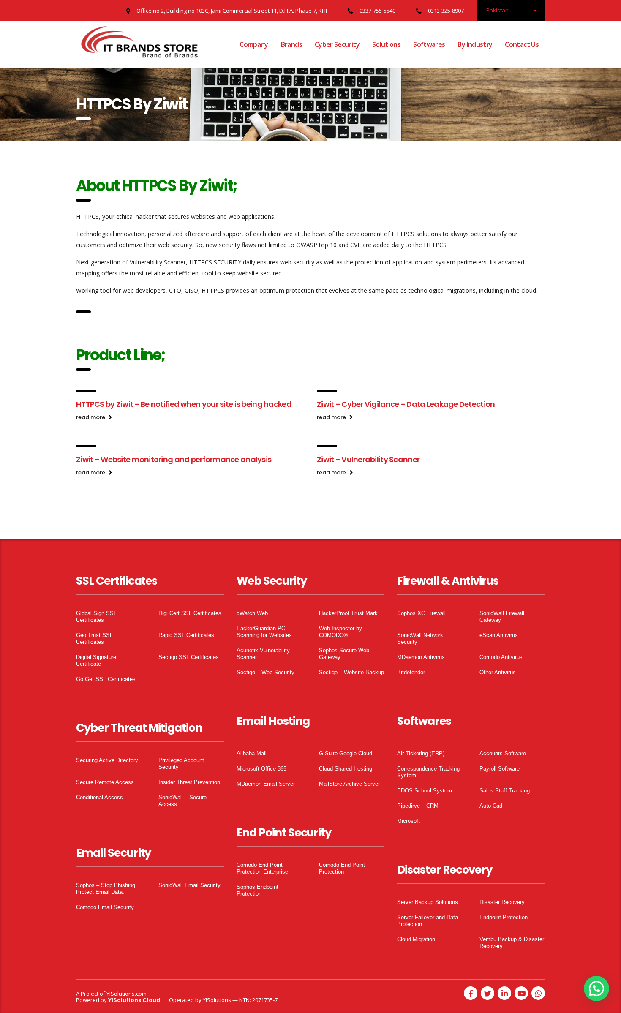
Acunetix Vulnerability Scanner (263, 653)
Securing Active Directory (107, 760)
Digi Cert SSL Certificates (189, 613)
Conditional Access (99, 797)
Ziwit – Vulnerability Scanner (368, 459)
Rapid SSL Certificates (186, 635)
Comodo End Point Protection (342, 868)
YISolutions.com (126, 993)
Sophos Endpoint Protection (257, 890)
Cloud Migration (416, 939)
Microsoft (408, 821)
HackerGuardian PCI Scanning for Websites (264, 631)
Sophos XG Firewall (421, 613)
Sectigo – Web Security (265, 672)
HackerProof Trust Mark (348, 613)
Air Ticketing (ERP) (420, 753)
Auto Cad (490, 806)
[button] (596, 988)
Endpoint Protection (503, 917)
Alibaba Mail (252, 753)
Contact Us (522, 44)
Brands (291, 44)
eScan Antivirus (498, 635)
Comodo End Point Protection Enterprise (262, 868)
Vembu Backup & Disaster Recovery (511, 942)
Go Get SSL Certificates (106, 679)
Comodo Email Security (105, 907)
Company (254, 44)
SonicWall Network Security (420, 638)
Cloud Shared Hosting (345, 768)
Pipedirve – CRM (418, 806)
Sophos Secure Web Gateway (344, 653)
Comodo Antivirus (501, 657)
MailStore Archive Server (349, 784)
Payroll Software (499, 768)
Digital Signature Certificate (96, 660)
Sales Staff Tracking (504, 790)
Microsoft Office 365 (261, 768)
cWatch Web (252, 613)
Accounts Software (502, 753)
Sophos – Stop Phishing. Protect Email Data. (106, 888)
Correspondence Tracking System (428, 772)
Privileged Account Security (181, 763)
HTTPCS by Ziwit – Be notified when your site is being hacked (183, 404)
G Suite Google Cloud (345, 753)
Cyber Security (337, 44)
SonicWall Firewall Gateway (501, 616)
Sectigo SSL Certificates (188, 657)
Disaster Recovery (502, 902)
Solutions (386, 44)
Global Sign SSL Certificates (96, 616)
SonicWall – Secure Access (182, 800)
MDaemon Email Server (266, 784)
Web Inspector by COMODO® (340, 631)
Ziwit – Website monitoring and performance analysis (173, 459)
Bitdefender (411, 672)
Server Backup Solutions (427, 902)
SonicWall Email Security (189, 885)
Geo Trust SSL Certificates (94, 638)
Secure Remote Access (105, 782)
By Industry (475, 44)
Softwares (429, 44)
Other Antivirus (497, 672)
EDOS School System (424, 790)
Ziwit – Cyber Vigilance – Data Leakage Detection (406, 404)
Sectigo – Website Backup (351, 672)
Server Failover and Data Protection (427, 920)
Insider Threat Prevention (189, 782)
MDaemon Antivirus (421, 657)
